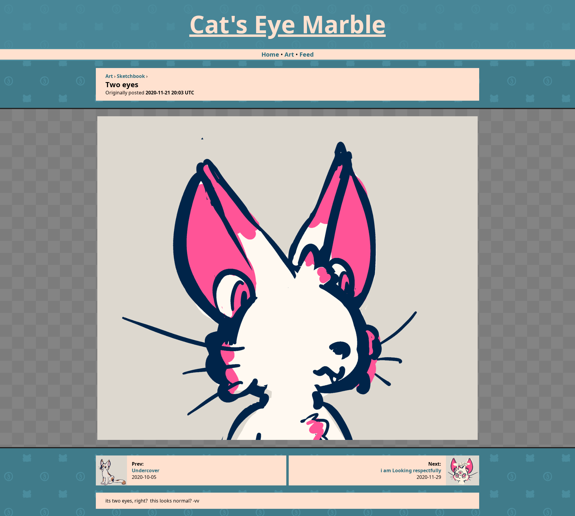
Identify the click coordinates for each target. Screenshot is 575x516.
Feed (306, 54)
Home (270, 54)
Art (289, 54)
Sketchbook (131, 76)
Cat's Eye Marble (287, 23)
